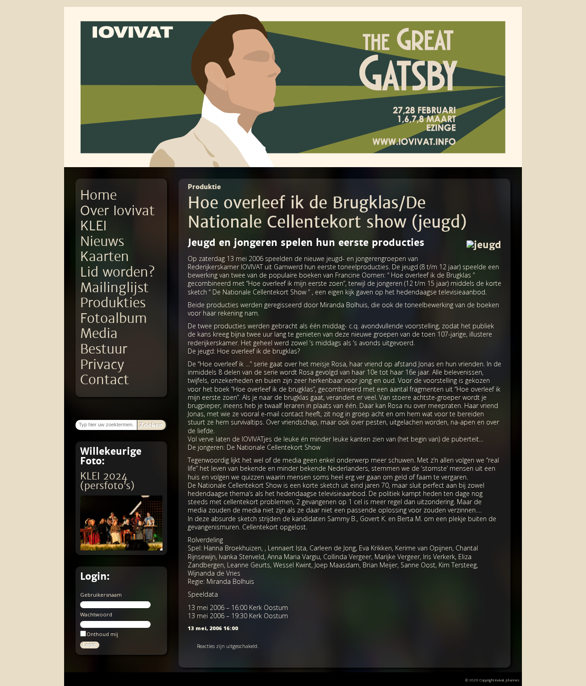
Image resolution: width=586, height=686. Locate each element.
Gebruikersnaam (101, 594)
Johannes (513, 679)
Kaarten (104, 257)
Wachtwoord (96, 614)
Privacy (102, 365)
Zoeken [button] (151, 425)
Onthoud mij (102, 634)
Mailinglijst (114, 288)
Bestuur (103, 349)
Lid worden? (117, 272)
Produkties (113, 303)
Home (98, 195)
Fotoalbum (113, 318)
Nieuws (102, 242)
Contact (104, 380)
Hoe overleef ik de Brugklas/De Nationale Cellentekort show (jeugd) (327, 212)
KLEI (93, 226)
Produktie (204, 187)
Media (99, 334)
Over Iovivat (117, 211)
